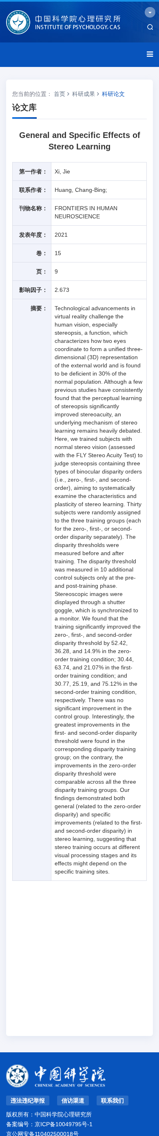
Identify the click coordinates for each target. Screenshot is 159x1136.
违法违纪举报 (28, 1100)
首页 (59, 94)
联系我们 (112, 1100)
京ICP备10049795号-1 (64, 1124)
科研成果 (83, 94)
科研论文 (113, 94)
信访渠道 (73, 1100)
